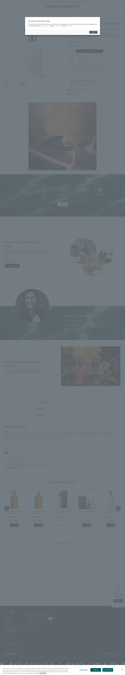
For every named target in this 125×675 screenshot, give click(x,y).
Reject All (95, 669)
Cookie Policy (43, 673)
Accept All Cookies (107, 669)
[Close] (122, 670)
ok (93, 32)
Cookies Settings (84, 669)
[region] (62, 670)
